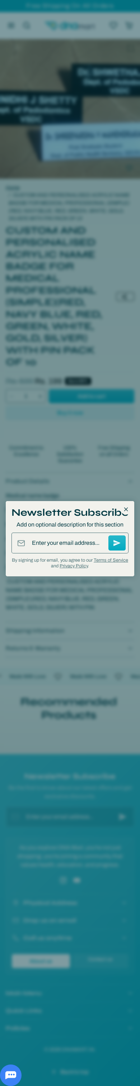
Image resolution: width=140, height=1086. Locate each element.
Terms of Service (111, 560)
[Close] (126, 509)
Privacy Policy (74, 565)
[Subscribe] (117, 543)
